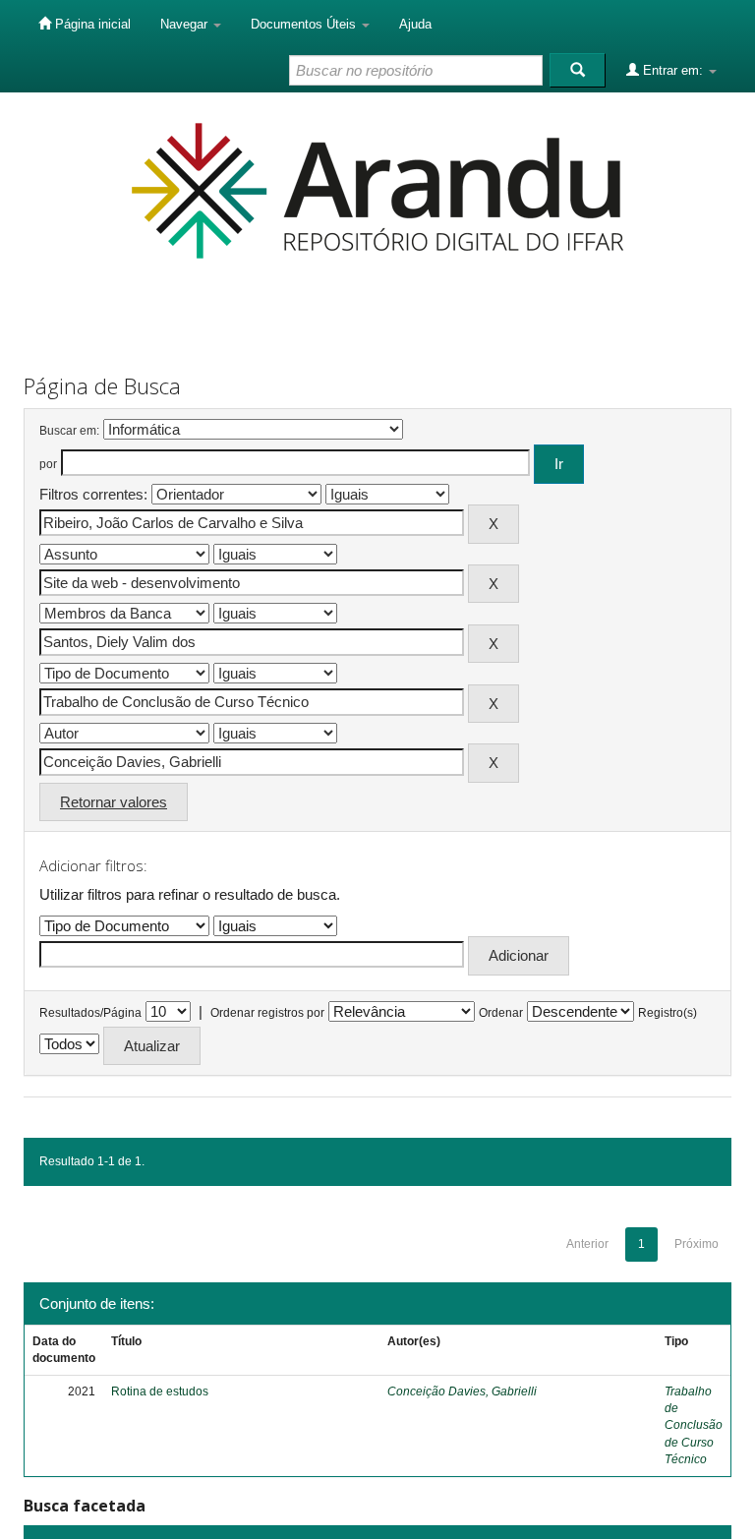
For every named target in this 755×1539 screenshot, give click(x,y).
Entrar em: (673, 70)
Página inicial (91, 24)
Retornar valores (113, 802)
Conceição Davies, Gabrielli (462, 1391)
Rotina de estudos (159, 1391)
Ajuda (415, 24)
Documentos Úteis (305, 24)
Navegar (185, 24)
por (48, 464)
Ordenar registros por (267, 1013)
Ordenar (501, 1013)
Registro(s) (667, 1013)
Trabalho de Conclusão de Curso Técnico (694, 1425)
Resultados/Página (90, 1013)
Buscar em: (69, 431)
